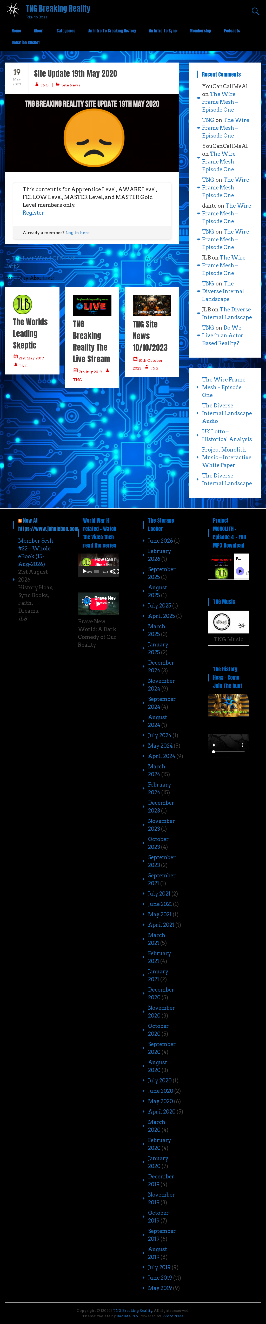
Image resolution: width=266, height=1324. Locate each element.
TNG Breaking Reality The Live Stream (91, 341)
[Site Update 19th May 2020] (92, 133)
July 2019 (159, 1267)
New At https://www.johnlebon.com (48, 524)
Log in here (77, 232)
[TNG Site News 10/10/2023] (152, 314)
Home (16, 31)
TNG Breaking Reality (58, 8)
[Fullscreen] (116, 571)
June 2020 (160, 1091)
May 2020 (160, 1101)
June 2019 (160, 1278)
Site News (71, 85)
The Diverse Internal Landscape (223, 291)
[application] (98, 565)
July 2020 (160, 1080)
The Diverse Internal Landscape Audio (227, 413)
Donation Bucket (26, 42)
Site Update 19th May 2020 (75, 73)
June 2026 (160, 541)
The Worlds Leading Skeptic (30, 333)
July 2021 (159, 894)
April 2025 (161, 616)
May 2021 (160, 914)
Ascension (162, 258)
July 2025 (159, 606)
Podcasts (232, 31)
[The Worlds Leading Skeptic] (22, 312)
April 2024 (161, 756)
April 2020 (162, 1112)
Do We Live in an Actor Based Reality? (222, 335)
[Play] (84, 571)
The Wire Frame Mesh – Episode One (220, 102)
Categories (66, 31)
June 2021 (160, 904)
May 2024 (160, 746)
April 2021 (161, 925)
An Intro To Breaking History (112, 31)
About (39, 31)
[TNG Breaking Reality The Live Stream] (92, 314)
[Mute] (112, 571)
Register (33, 213)
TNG (44, 85)
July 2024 (159, 735)
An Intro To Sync (163, 31)
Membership (200, 31)
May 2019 (160, 1288)
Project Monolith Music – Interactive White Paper (226, 457)
